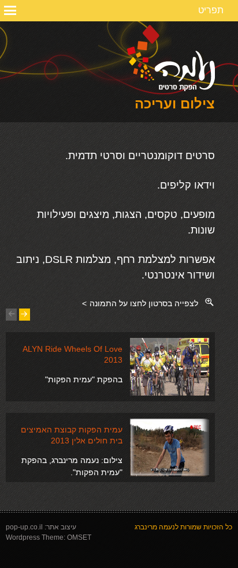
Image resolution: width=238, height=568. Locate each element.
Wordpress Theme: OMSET (48, 537)
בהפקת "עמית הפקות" (83, 379)
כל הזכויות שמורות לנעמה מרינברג (183, 527)
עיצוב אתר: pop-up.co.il (41, 527)
